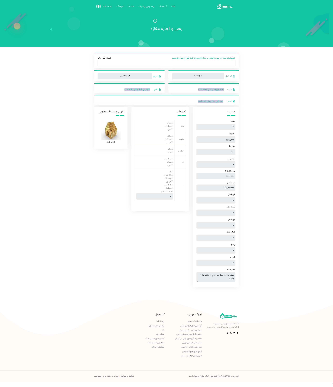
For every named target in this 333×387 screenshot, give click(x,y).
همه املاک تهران (195, 321)
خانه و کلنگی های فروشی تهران (189, 334)
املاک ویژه (160, 334)
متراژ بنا (232, 146)
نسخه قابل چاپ (104, 58)
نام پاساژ (231, 194)
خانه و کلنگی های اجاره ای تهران (188, 338)
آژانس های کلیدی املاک (155, 338)
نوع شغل (231, 219)
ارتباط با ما (107, 6)
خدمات (131, 6)
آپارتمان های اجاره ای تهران (190, 330)
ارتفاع (233, 244)
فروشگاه (119, 6)
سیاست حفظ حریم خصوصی (106, 376)
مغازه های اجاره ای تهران (191, 347)
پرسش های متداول (157, 325)
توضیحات (231, 269)
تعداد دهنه (230, 207)
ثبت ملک (163, 6)
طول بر (232, 257)
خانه (173, 6)
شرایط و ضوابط (127, 376)
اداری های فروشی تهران (192, 351)
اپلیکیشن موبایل (158, 347)
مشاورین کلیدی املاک (156, 342)
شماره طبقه (230, 232)
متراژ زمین (231, 158)
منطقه (232, 121)
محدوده (232, 133)
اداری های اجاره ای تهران (191, 355)
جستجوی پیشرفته (146, 6)
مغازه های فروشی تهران (192, 342)
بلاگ (163, 330)
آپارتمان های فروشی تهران (191, 325)
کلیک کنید (111, 142)
